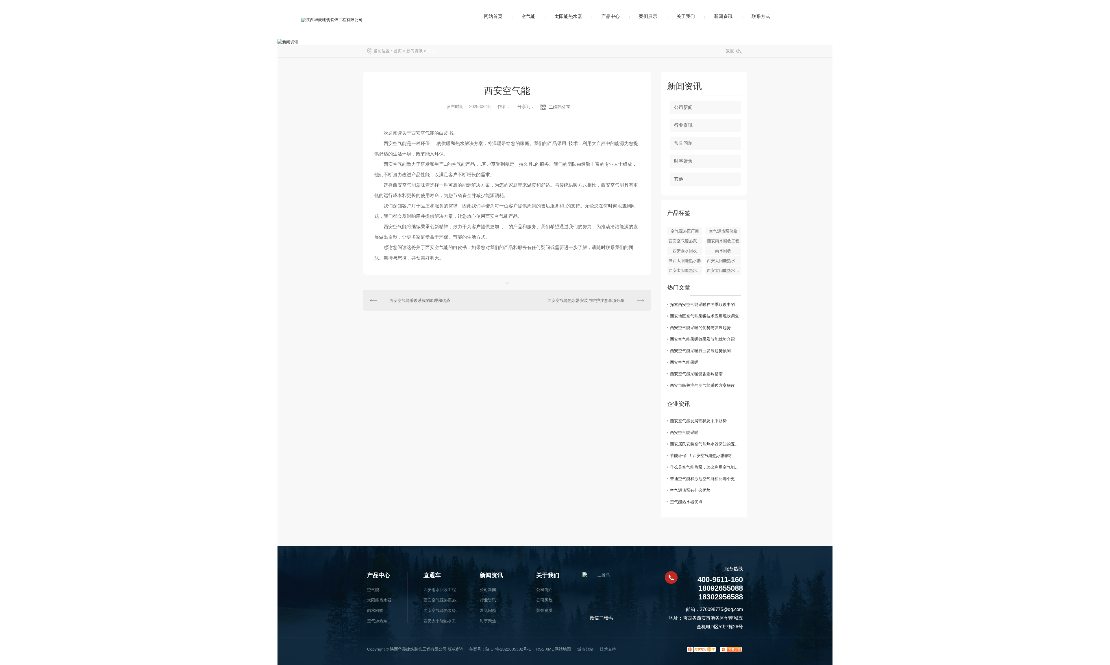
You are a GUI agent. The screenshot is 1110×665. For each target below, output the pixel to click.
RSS (540, 649)
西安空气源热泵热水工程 (442, 600)
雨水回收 (723, 250)
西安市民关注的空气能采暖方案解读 (702, 385)
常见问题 (683, 143)
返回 (730, 51)
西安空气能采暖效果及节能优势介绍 (702, 339)
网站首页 (493, 16)
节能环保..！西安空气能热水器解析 (701, 455)
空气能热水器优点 (686, 501)
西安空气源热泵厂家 (686, 241)
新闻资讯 (723, 16)
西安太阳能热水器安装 (724, 260)
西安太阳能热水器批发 (686, 270)
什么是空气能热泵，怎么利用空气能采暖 (705, 467)
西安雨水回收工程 (723, 241)
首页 (398, 51)
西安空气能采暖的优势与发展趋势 (700, 327)
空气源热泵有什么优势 (690, 490)
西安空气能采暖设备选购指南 (696, 373)
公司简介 (544, 589)
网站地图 (563, 649)
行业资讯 (683, 125)
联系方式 (761, 16)
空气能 (528, 16)
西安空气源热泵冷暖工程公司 (442, 610)
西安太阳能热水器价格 (724, 270)
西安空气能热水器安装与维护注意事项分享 (585, 300)
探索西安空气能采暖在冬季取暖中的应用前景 (705, 304)
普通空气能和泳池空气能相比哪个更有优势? (705, 478)
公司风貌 (544, 600)
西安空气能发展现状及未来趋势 (698, 421)
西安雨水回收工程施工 (442, 589)
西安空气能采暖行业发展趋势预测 (700, 350)
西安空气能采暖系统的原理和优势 (419, 300)
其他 (431, 51)
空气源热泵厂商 (685, 231)
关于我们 (685, 16)
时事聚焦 (683, 161)
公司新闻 (683, 107)
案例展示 (648, 16)
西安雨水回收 (685, 250)
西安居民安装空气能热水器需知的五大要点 (705, 444)
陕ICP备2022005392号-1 (508, 649)
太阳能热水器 (568, 16)
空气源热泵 (377, 620)
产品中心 (610, 16)
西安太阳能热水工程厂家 (442, 620)
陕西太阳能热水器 (685, 260)
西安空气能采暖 (684, 362)
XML (549, 649)
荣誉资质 (544, 610)
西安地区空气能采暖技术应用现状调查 (704, 316)
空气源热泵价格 (723, 231)
